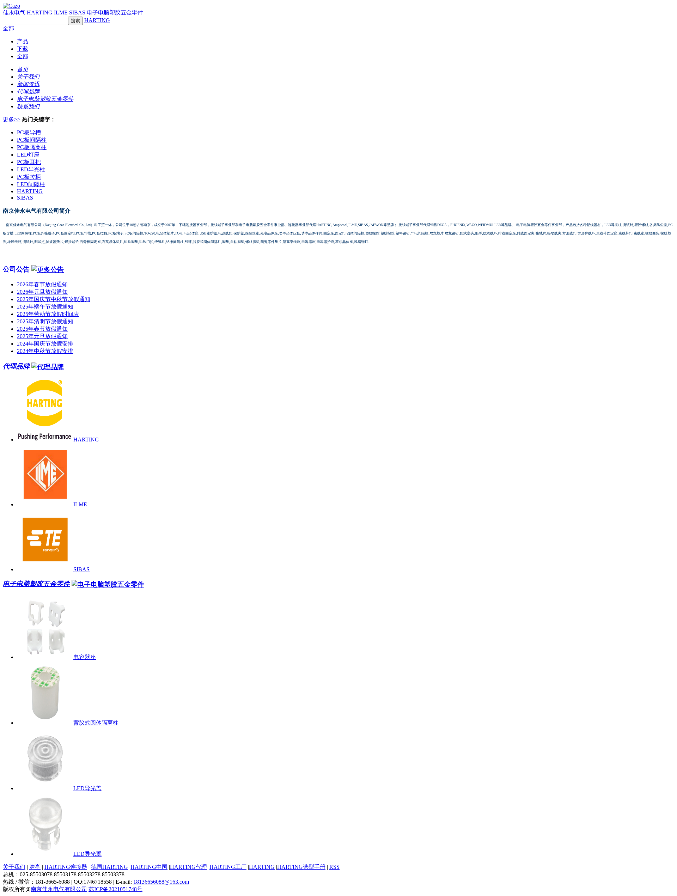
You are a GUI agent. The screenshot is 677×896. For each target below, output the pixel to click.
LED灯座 (28, 155)
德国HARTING (109, 867)
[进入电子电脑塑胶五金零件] (108, 583)
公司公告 (16, 269)
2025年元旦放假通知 (42, 336)
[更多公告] (47, 269)
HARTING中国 (148, 867)
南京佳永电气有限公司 (59, 889)
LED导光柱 (31, 169)
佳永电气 (14, 13)
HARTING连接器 (65, 867)
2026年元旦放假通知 (42, 292)
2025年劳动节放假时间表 (48, 314)
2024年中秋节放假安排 (45, 351)
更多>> (11, 119)
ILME (61, 13)
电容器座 (84, 657)
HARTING (40, 13)
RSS (334, 867)
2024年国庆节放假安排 (45, 344)
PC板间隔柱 (32, 140)
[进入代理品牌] (47, 366)
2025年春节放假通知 (42, 329)
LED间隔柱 (31, 184)
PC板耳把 (29, 162)
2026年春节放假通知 (42, 284)
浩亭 (35, 867)
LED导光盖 (87, 788)
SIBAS (77, 13)
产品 (22, 41)
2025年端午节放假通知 (45, 307)
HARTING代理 (188, 867)
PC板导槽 (29, 132)
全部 (8, 28)
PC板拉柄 (29, 177)
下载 (22, 49)
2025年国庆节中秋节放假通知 (53, 299)
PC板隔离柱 (32, 147)
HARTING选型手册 (301, 867)
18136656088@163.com (161, 882)
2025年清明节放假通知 (45, 321)
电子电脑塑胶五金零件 (115, 13)
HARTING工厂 (227, 867)
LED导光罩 (87, 854)
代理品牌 (16, 366)
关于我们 (14, 867)
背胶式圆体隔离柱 (95, 723)
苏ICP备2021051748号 (115, 889)
